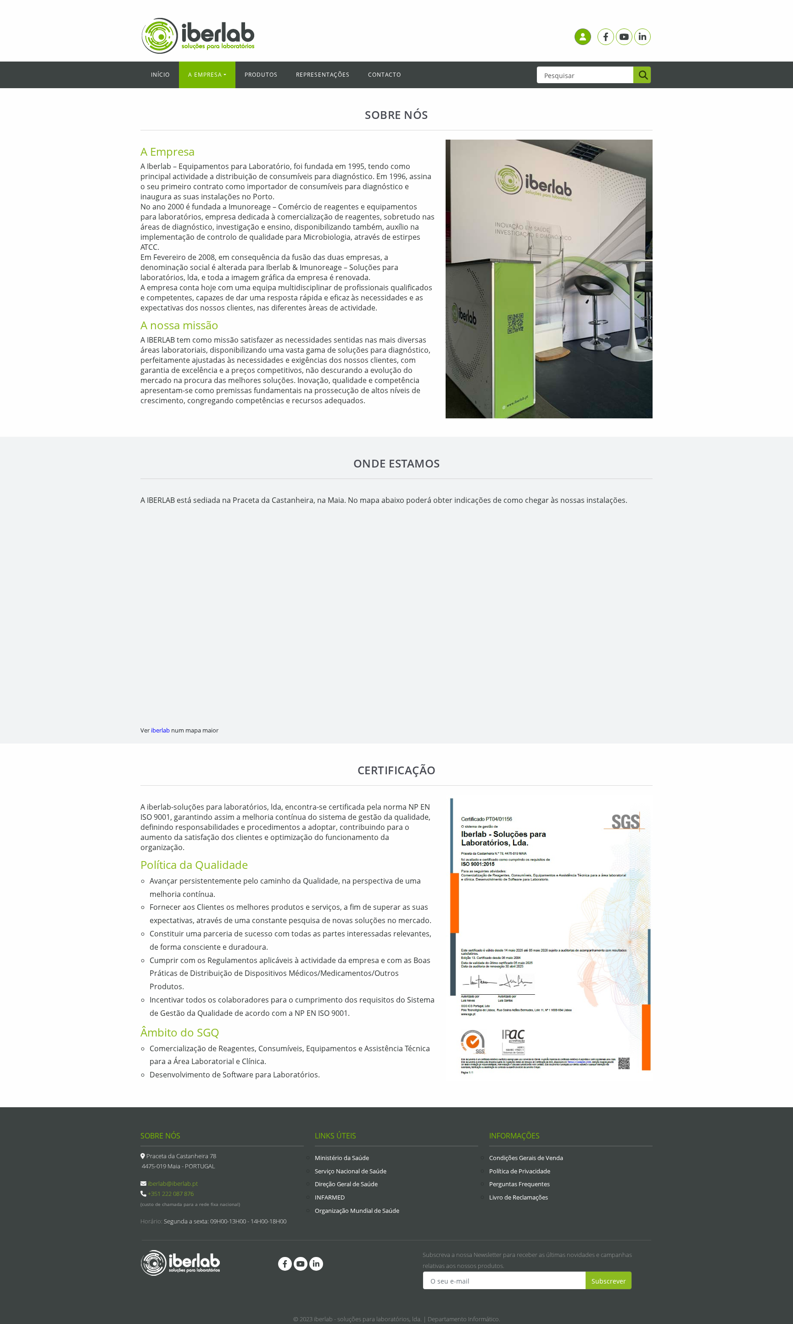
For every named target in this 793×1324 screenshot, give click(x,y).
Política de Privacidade (519, 1171)
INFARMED (330, 1197)
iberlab (160, 730)
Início (160, 75)
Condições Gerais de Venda (526, 1158)
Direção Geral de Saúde (346, 1184)
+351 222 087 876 (171, 1193)
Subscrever (609, 1281)
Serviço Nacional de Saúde (350, 1171)
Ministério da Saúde (342, 1158)
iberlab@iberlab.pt (173, 1183)
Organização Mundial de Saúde (357, 1210)
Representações (323, 75)
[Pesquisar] (642, 76)
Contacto (384, 75)
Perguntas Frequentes (519, 1184)
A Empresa (205, 75)
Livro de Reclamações (518, 1197)
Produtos (261, 75)
